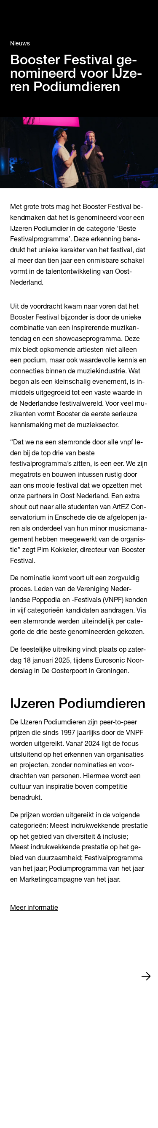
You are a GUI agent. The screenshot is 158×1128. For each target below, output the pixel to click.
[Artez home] (79, 15)
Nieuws (20, 43)
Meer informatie (34, 907)
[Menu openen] (143, 15)
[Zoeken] (15, 15)
